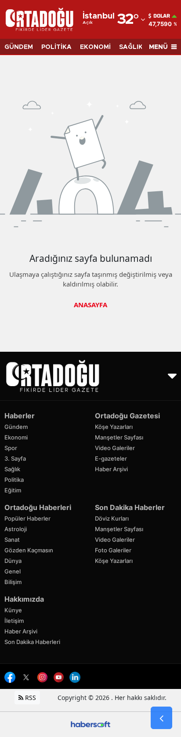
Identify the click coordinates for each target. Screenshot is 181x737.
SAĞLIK (131, 47)
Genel (12, 571)
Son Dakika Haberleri (32, 641)
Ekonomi (16, 437)
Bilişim (13, 581)
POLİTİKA (56, 47)
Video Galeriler (115, 447)
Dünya (13, 560)
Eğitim (12, 490)
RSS (29, 697)
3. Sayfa (15, 458)
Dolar (161, 16)
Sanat (12, 539)
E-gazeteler (111, 458)
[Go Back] (161, 718)
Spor (10, 447)
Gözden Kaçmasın (28, 550)
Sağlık (12, 469)
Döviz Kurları (112, 518)
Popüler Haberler (27, 518)
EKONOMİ (95, 47)
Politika (14, 479)
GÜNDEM (18, 47)
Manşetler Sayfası (119, 437)
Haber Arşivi (111, 469)
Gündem (16, 426)
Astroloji (15, 528)
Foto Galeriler (113, 550)
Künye (13, 610)
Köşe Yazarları (114, 426)
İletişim (14, 620)
